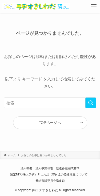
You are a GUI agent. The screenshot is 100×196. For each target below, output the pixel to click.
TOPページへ (50, 122)
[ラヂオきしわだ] (36, 6)
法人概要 (26, 168)
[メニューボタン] (93, 6)
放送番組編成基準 (67, 168)
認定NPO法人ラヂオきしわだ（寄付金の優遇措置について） (50, 174)
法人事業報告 (44, 168)
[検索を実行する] (90, 102)
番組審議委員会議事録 (50, 180)
